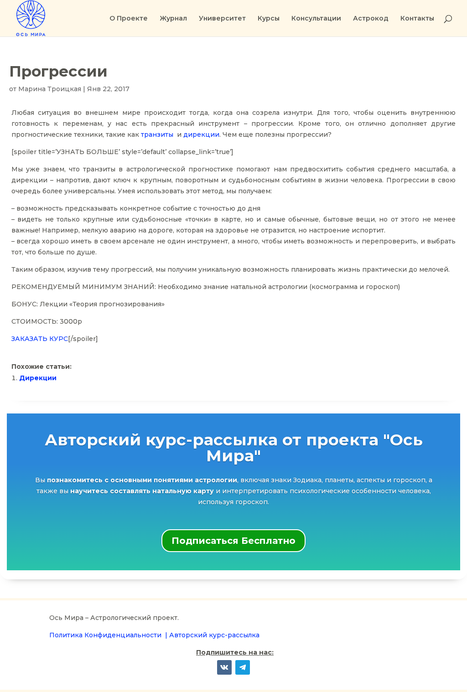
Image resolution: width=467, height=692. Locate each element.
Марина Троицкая (49, 89)
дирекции (201, 134)
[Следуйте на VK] (224, 667)
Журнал (173, 18)
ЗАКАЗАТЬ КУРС (39, 339)
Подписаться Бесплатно (233, 540)
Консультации (316, 18)
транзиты (157, 134)
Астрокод (371, 18)
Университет (222, 18)
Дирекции (38, 378)
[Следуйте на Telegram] (242, 667)
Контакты (417, 18)
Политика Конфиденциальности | (109, 635)
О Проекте (128, 18)
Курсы (269, 18)
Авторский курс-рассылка (214, 635)
